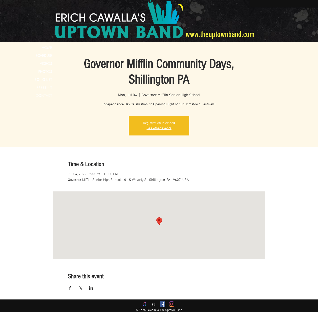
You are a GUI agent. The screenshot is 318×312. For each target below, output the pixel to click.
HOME (47, 47)
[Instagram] (171, 304)
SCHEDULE (43, 55)
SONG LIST (43, 79)
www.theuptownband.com (220, 34)
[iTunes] (144, 304)
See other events (159, 128)
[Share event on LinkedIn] (91, 288)
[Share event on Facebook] (70, 288)
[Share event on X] (81, 288)
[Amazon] (153, 304)
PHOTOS (45, 71)
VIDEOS (46, 63)
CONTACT (44, 95)
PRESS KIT (44, 87)
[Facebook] (162, 304)
